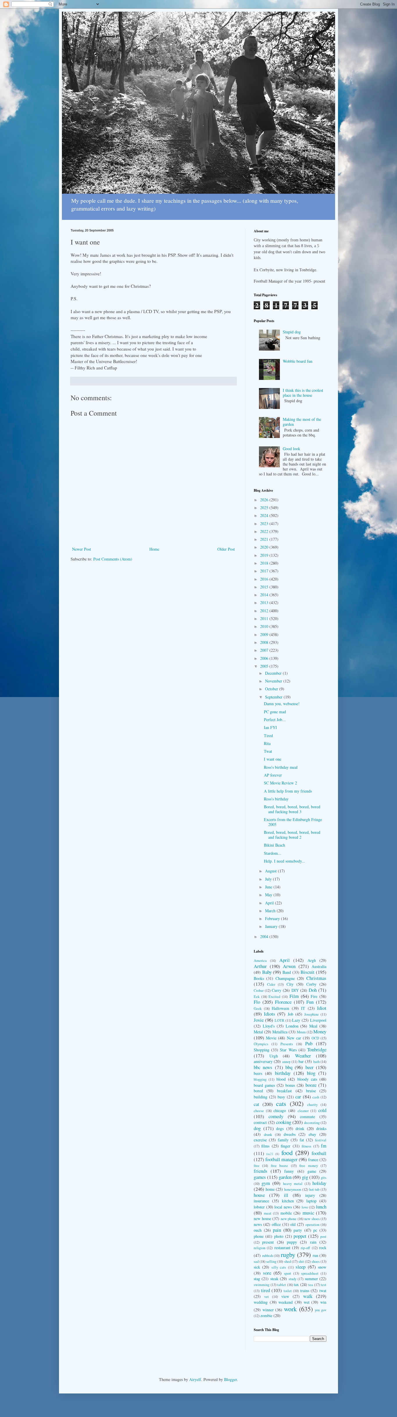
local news (283, 1207)
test (323, 1284)
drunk (268, 1134)
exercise (260, 1140)
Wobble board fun (297, 361)
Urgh (273, 1056)
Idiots (269, 1013)
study (292, 1278)
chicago (279, 1110)
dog (257, 1128)
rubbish (267, 1255)
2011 (264, 618)
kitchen (288, 1201)
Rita (267, 743)
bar (301, 1061)
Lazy (296, 1020)
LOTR (279, 1020)
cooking (283, 1122)
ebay (312, 1134)
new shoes (312, 1218)
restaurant (282, 1247)
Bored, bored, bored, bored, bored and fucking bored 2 (292, 834)
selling (271, 1261)
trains (304, 1290)
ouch (258, 1230)
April (270, 903)
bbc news (263, 1067)
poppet (300, 1236)
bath (316, 1061)
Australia (319, 966)
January (272, 926)
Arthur (260, 966)
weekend (285, 1302)
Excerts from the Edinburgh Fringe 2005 (293, 822)
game (311, 1171)
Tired (268, 735)
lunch (321, 1206)
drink (300, 1128)
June (269, 887)
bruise (311, 1090)
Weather (303, 1055)
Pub (308, 1043)
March (271, 910)
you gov (320, 1310)
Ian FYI (270, 727)
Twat (268, 751)
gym (266, 1183)
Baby (267, 972)
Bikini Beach (274, 845)
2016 (264, 579)
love (305, 1207)
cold (322, 1110)
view (285, 1296)
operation (312, 1224)
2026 (264, 499)
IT (303, 1008)
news (258, 1224)
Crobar (259, 990)
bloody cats (307, 1079)
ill (286, 1195)
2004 (264, 936)
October (272, 689)
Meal (313, 1026)
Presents (286, 1043)
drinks (321, 1128)
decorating (312, 1122)
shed (287, 1261)
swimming (261, 1284)
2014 (264, 594)
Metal (258, 1032)
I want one (272, 759)
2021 (264, 539)
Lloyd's (269, 1026)
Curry (276, 990)
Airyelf (195, 1379)
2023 (264, 523)
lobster (259, 1207)
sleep (300, 1266)
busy (281, 1097)
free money (308, 1165)
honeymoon (292, 1189)
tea (310, 1284)
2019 (264, 555)
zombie (266, 1315)
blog (311, 1073)
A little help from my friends (288, 791)
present (268, 1242)
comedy (276, 1116)
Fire (314, 996)
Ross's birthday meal (281, 767)
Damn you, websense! (282, 703)
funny (289, 1171)
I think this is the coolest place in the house (303, 392)
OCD (315, 1038)
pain (277, 1229)
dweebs (290, 1134)
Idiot (321, 1008)
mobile (286, 1213)
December (274, 673)
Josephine (311, 1014)
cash (315, 1097)
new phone (289, 1218)
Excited (274, 996)
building (260, 1097)
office (276, 1224)
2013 (264, 602)
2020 (264, 547)
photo (278, 1236)
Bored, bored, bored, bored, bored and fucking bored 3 (292, 809)
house (259, 1195)
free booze (279, 1165)
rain (313, 1242)
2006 (264, 658)
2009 (264, 634)
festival (320, 1140)
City (290, 984)
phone (259, 1236)
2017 (264, 571)
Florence (283, 1001)
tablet (281, 1284)
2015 (264, 587)
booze (310, 1085)
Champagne (285, 978)
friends (260, 1171)
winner (268, 1309)
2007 (264, 650)
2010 (264, 626)
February (273, 918)
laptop (311, 1201)
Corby (311, 984)
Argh (311, 960)
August (271, 871)
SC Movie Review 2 (280, 783)
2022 (264, 531)
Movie (271, 1038)
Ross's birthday (276, 799)
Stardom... (272, 853)
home (270, 1189)
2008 (264, 642)
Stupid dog (292, 332)
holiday (319, 1183)
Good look (291, 448)
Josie (259, 1019)
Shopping (261, 1050)
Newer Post (81, 549)
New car (294, 1038)
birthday (283, 1073)
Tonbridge (316, 1049)
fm (323, 1145)
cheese (259, 1110)
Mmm (301, 1032)
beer (309, 1067)
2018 (264, 563)
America (260, 960)
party (298, 1230)
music (308, 1212)
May (269, 894)
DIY (295, 990)
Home (154, 549)
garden (285, 1177)
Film (294, 996)
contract (260, 1122)
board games (264, 1085)
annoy (286, 1061)
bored (258, 1090)
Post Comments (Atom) (112, 559)
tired (265, 1290)
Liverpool (318, 1020)
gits (323, 1177)
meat (267, 1213)
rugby (288, 1254)
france (313, 1159)
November (274, 681)
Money (319, 1031)
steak (274, 1278)
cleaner (303, 1110)
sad (256, 1261)
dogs (280, 1128)
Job (290, 1014)
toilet (288, 1290)
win (323, 1302)
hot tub (314, 1189)
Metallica (279, 1032)
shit (301, 1261)
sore (267, 1272)
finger (285, 1146)
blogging (260, 1079)
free (257, 1165)
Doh (313, 990)
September (274, 697)
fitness (306, 1146)
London (292, 1026)
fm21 (269, 1154)
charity (312, 1104)
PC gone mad (275, 711)
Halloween (280, 1008)
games (260, 1177)
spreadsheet (310, 1273)
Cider (271, 984)
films (265, 1146)
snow (322, 1267)
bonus (290, 1085)
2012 (264, 610)
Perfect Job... (275, 719)
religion (259, 1247)
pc (315, 1230)
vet (266, 1296)
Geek (258, 1008)
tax (296, 1284)
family (283, 1140)
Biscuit (307, 972)
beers (258, 1073)
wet (307, 1302)
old (293, 1224)
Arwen (289, 966)
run (315, 1255)
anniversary (263, 1061)
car (298, 1096)
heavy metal (293, 1183)
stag (257, 1278)
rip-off (305, 1247)
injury (310, 1195)
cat (256, 1104)
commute (307, 1116)
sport (287, 1273)
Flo (257, 1001)
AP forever (273, 775)
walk (307, 1296)
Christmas (316, 978)
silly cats (278, 1267)
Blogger (230, 1379)
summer (311, 1278)
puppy (292, 1242)
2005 (264, 666)
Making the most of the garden (302, 421)
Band (286, 972)
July (269, 879)
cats (281, 1103)
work (290, 1308)
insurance (261, 1201)
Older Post (226, 549)
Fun (310, 1001)
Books (259, 978)
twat (322, 1290)
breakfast (284, 1090)
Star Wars (288, 1050)
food (287, 1152)
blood (281, 1079)
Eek (257, 996)
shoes (316, 1261)
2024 (264, 515)
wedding (261, 1302)
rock (322, 1247)
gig (305, 1177)
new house (262, 1218)
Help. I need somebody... (284, 861)
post (323, 1236)
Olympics (261, 1043)
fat (302, 1140)
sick (257, 1267)
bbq (288, 1067)
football (319, 1153)
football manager (281, 1159)
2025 (264, 507)
